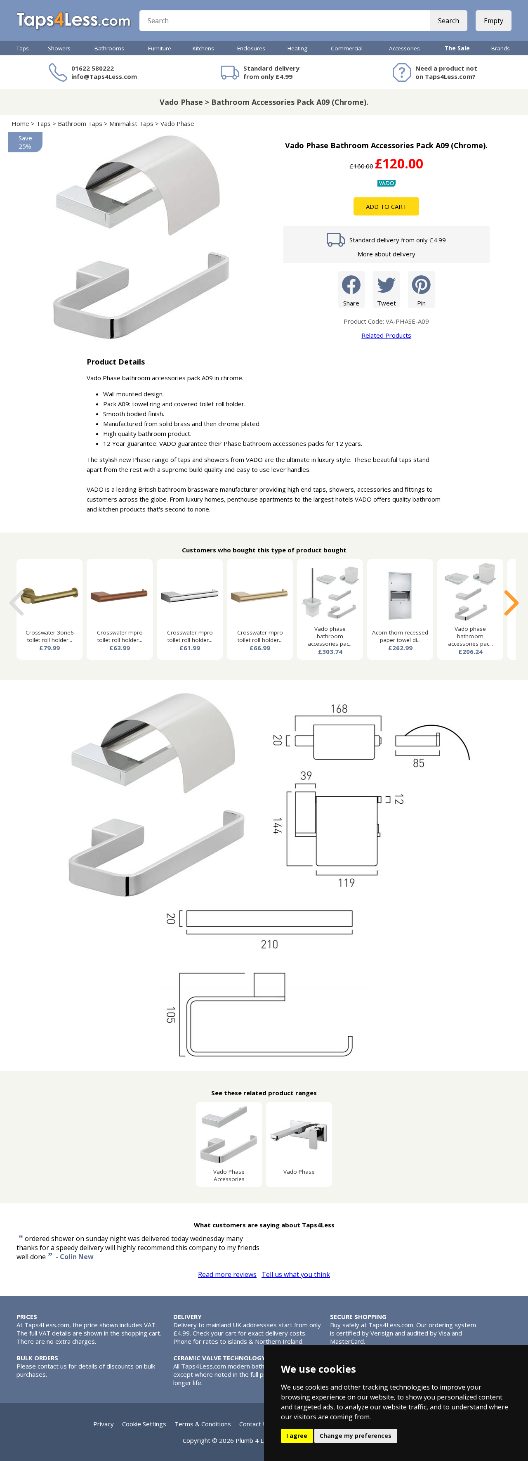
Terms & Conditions (202, 1424)
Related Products (386, 335)
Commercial (347, 48)
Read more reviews (227, 1274)
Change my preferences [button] (355, 1436)
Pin (421, 303)
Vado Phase (177, 123)
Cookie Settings (144, 1424)
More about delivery (386, 254)
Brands (500, 48)
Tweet (386, 303)
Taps (22, 48)
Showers (59, 48)
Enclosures (251, 48)
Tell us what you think (296, 1274)
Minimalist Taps (131, 123)
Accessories (404, 48)
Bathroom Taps (80, 123)
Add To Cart (386, 206)
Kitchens (203, 48)
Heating (297, 48)
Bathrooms (109, 48)
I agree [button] (296, 1436)
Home (20, 123)
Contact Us (255, 1424)
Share (351, 303)
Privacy (103, 1424)
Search (448, 20)
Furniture (159, 48)
